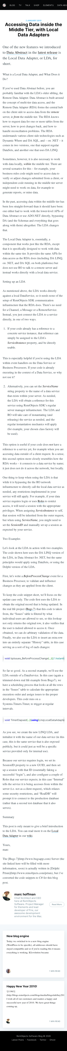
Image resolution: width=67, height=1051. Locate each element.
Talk (27, 5)
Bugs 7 (30, 609)
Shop (36, 5)
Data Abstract (17, 52)
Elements (48, 5)
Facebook (31, 1040)
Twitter (43, 1040)
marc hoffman (25, 894)
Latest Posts (18, 1040)
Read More (57, 904)
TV (20, 5)
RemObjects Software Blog (30, 1036)
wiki (29, 836)
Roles (41, 501)
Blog (12, 5)
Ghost (52, 1040)
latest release (47, 52)
